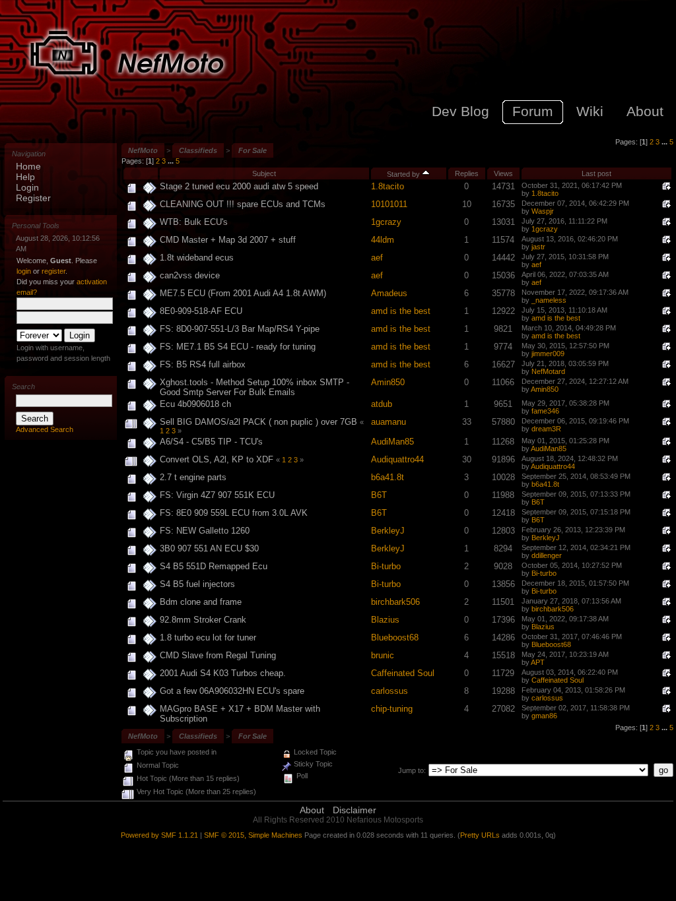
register (53, 271)
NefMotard (548, 371)
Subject (264, 173)
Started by (404, 174)
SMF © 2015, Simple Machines (253, 835)
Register (33, 198)
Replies (467, 173)
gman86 (544, 716)
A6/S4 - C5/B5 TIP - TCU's (211, 442)
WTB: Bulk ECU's (194, 222)
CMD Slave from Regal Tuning (218, 655)
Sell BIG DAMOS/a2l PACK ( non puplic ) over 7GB (258, 422)
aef (377, 258)
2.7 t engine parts (193, 477)
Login (27, 187)
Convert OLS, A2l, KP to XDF (218, 459)
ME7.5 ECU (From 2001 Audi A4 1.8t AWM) (243, 293)
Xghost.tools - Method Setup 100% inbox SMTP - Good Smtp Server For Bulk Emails (254, 387)
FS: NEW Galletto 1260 (205, 531)
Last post (596, 173)
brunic (382, 655)
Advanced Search (44, 429)
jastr (538, 247)
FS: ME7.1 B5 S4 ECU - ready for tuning (238, 347)
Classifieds (198, 150)
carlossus (389, 691)
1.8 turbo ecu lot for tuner (208, 637)
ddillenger (546, 555)
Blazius (385, 620)
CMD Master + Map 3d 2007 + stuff (228, 240)
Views (503, 173)
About (312, 810)
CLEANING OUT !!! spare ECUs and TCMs (242, 204)
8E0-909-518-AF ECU (201, 311)
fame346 (545, 411)
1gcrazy (386, 222)
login (24, 271)
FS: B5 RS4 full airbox (203, 364)
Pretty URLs (480, 835)
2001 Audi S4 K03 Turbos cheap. (223, 673)
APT (538, 662)
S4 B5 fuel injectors (197, 584)
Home (28, 166)
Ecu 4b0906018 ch (195, 404)
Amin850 (388, 382)
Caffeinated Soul (402, 673)
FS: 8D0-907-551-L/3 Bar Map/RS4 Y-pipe (240, 329)
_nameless (548, 300)
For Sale (252, 150)
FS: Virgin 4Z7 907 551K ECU (217, 495)
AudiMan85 (392, 442)
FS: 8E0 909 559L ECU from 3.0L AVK (234, 513)
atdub (381, 404)
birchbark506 (395, 602)
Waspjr (542, 211)
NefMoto (143, 150)
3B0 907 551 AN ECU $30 (209, 548)
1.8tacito (387, 186)
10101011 (389, 204)
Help (25, 176)
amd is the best (400, 311)
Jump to (411, 770)
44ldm (382, 240)
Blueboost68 (395, 637)
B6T (379, 495)
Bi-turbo (386, 566)
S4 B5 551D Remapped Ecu (213, 566)
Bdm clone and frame (201, 602)
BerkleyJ (388, 531)
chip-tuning (392, 709)
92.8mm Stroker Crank (203, 620)
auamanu (388, 422)
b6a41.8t (387, 477)
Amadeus (389, 293)
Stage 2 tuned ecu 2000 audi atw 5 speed (239, 186)
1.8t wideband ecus (197, 258)
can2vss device (190, 275)
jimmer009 (547, 353)
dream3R (546, 429)
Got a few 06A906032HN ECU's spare (232, 691)
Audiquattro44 (397, 459)
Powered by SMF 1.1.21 (159, 835)
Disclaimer (354, 810)
